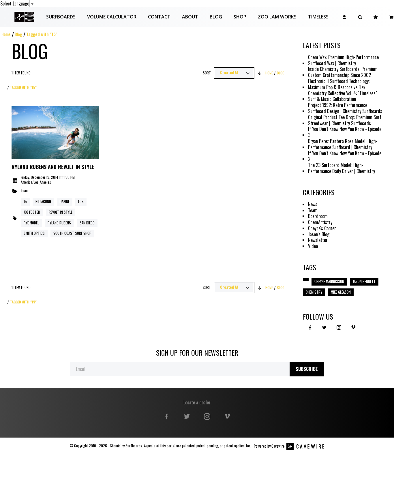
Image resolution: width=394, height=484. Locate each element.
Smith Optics (34, 233)
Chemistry (314, 292)
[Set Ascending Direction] (259, 73)
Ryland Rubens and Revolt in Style (53, 167)
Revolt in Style (60, 212)
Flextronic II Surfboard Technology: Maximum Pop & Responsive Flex (338, 84)
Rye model (31, 223)
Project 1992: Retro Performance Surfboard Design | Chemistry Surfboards (345, 108)
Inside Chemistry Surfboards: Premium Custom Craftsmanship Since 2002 (343, 72)
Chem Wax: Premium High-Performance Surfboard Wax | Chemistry (343, 60)
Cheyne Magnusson (329, 281)
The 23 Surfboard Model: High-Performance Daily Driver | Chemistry (341, 168)
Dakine (65, 201)
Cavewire (278, 446)
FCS (81, 201)
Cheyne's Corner (322, 228)
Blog (18, 34)
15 (25, 201)
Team (25, 190)
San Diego (87, 223)
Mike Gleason (341, 292)
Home (6, 34)
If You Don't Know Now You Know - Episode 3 (344, 132)
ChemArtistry (320, 222)
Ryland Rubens (59, 223)
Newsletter (318, 240)
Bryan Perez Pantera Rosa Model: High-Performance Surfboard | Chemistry (343, 144)
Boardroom (318, 216)
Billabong (43, 201)
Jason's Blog (318, 234)
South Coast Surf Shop (72, 233)
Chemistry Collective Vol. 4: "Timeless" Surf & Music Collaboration (342, 96)
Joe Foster (32, 212)
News (312, 204)
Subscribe (307, 368)
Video (313, 246)
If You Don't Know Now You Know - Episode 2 (344, 156)
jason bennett (364, 281)
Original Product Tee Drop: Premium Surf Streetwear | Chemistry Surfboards (344, 120)
